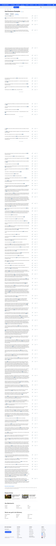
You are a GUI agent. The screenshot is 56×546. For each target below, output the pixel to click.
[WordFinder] (53, 5)
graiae (28, 515)
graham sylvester (30, 514)
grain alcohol (6, 518)
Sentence (8, 9)
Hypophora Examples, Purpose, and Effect (32, 495)
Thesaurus (18, 529)
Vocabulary (18, 534)
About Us (30, 528)
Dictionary (18, 528)
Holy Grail (17, 506)
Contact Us (42, 528)
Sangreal (6, 506)
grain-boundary (30, 518)
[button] (49, 5)
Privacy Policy (31, 529)
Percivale (6, 505)
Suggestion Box (43, 529)
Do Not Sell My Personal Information (32, 536)
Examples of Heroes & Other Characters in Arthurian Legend (16, 496)
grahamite (17, 515)
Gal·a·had (29, 506)
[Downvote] (35, 15)
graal (28, 505)
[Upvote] (32, 15)
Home (5, 9)
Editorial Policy (31, 531)
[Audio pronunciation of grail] (21, 11)
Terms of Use (31, 534)
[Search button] (41, 7)
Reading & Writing (19, 537)
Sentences (15, 7)
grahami (6, 515)
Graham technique (7, 514)
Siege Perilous (18, 505)
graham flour (18, 514)
